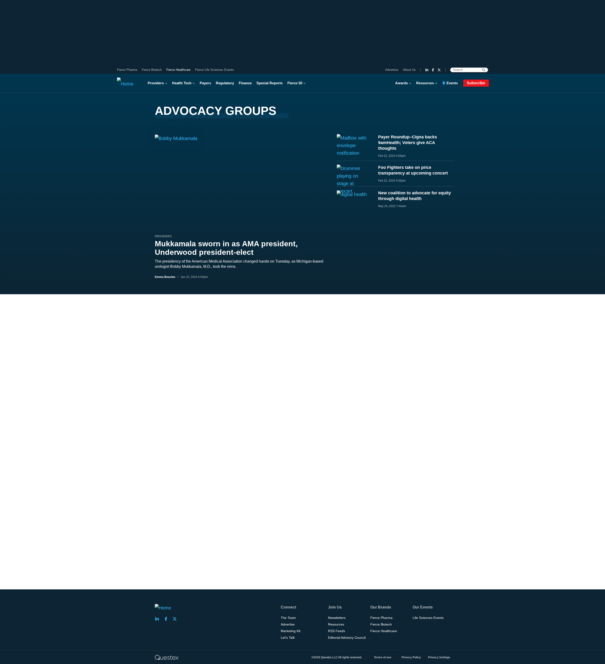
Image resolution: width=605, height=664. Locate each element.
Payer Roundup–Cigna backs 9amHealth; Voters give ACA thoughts (407, 143)
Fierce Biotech (152, 70)
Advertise (391, 70)
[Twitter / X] (439, 70)
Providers (156, 83)
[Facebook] (433, 70)
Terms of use (382, 657)
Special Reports (269, 83)
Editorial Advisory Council (347, 637)
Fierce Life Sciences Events (214, 70)
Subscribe (476, 83)
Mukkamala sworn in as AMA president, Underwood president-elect (226, 247)
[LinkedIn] (426, 70)
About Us (409, 70)
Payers (205, 83)
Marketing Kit (290, 631)
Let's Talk (288, 637)
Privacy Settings (439, 657)
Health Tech (181, 83)
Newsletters (337, 618)
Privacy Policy (411, 657)
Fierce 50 (294, 83)
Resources (425, 83)
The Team (288, 618)
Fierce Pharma (127, 70)
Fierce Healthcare (178, 70)
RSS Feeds (336, 631)
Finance (245, 83)
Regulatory (225, 83)
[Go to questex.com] (166, 657)
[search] (483, 70)
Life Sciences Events (428, 618)
